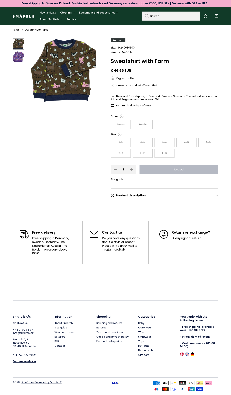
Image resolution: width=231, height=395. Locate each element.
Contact (60, 345)
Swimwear (144, 336)
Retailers (60, 336)
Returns (101, 327)
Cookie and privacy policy (112, 336)
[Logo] (23, 16)
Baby (141, 323)
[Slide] (121, 116)
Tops (141, 341)
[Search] (145, 16)
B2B (57, 341)
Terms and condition (109, 332)
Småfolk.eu (27, 382)
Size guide (61, 327)
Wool (141, 332)
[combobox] (171, 16)
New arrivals (145, 350)
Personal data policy (109, 341)
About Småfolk (64, 323)
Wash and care (64, 332)
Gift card (143, 355)
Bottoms (143, 345)
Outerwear (145, 327)
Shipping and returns (109, 323)
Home (16, 29)
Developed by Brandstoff (48, 382)
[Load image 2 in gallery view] (18, 56)
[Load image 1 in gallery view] (18, 44)
